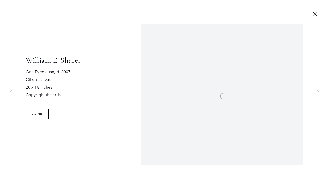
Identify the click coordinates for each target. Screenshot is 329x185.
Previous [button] (11, 92)
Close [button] (315, 14)
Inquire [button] (37, 114)
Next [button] (318, 92)
